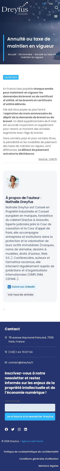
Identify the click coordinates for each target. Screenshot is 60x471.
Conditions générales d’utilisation (38, 458)
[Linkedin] (25, 429)
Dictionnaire (25, 54)
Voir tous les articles (20, 294)
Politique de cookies (15, 451)
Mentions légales (48, 465)
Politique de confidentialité (42, 451)
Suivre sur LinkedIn (23, 286)
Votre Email (13, 401)
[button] (56, 7)
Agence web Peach (32, 441)
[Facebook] (6, 429)
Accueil (12, 54)
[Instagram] (19, 429)
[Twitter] (12, 429)
